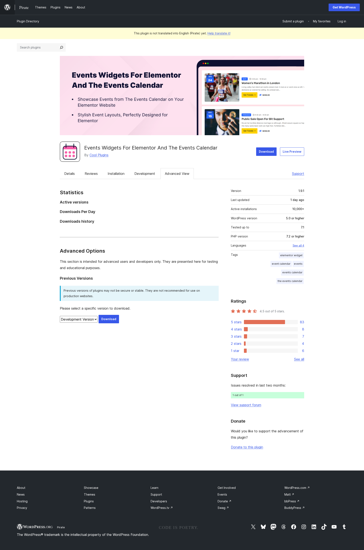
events (298, 263)
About (21, 487)
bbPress (292, 501)
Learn (154, 487)
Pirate (61, 527)
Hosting (22, 501)
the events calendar (290, 281)
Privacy (22, 508)
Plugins (89, 501)
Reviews (91, 173)
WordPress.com (297, 487)
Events (222, 494)
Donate (225, 501)
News (21, 494)
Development (144, 173)
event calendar (281, 263)
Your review (240, 359)
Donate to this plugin (247, 447)
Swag (223, 508)
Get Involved (227, 487)
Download (266, 151)
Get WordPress (344, 7)
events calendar (292, 272)
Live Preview (292, 151)
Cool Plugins (99, 155)
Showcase (91, 487)
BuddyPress (294, 508)
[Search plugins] (61, 47)
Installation (116, 173)
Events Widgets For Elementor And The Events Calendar (150, 148)
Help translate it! (218, 33)
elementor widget (291, 255)
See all (299, 359)
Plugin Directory (28, 21)
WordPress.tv (162, 508)
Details (69, 173)
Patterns (90, 508)
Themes (89, 494)
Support (298, 173)
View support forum (246, 405)
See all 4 (298, 245)
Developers (159, 501)
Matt (289, 494)
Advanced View (177, 173)
